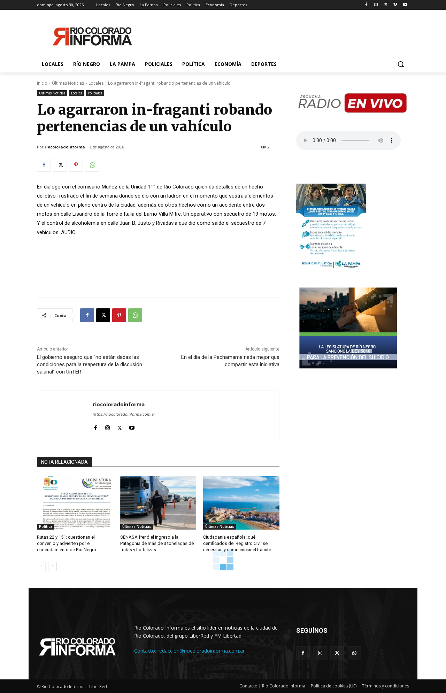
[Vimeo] (395, 5)
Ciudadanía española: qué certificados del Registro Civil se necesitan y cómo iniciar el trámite (237, 543)
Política (45, 526)
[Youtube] (405, 5)
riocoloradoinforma (65, 146)
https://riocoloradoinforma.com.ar (124, 414)
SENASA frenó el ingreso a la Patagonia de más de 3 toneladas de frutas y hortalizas (157, 543)
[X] (386, 5)
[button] (400, 64)
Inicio (42, 83)
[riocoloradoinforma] (65, 415)
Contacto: (145, 650)
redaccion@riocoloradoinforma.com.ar (201, 650)
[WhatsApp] (92, 165)
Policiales (95, 93)
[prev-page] (41, 566)
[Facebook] (366, 5)
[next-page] (52, 566)
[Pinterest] (76, 165)
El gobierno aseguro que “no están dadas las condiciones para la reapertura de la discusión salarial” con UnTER (89, 364)
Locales (96, 83)
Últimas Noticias (68, 83)
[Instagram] (376, 5)
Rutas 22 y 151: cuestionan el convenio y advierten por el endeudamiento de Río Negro (66, 543)
